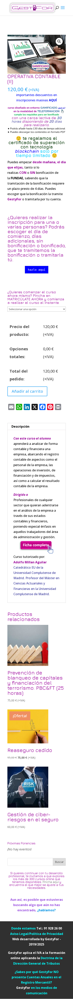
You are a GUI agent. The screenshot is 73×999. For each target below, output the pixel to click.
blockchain (27, 151)
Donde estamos (23, 928)
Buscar (59, 862)
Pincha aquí (51, 882)
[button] (59, 41)
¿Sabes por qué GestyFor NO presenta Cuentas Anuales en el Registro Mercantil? (36, 977)
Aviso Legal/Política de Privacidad (36, 934)
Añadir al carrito (27, 391)
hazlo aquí (36, 269)
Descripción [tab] (20, 426)
